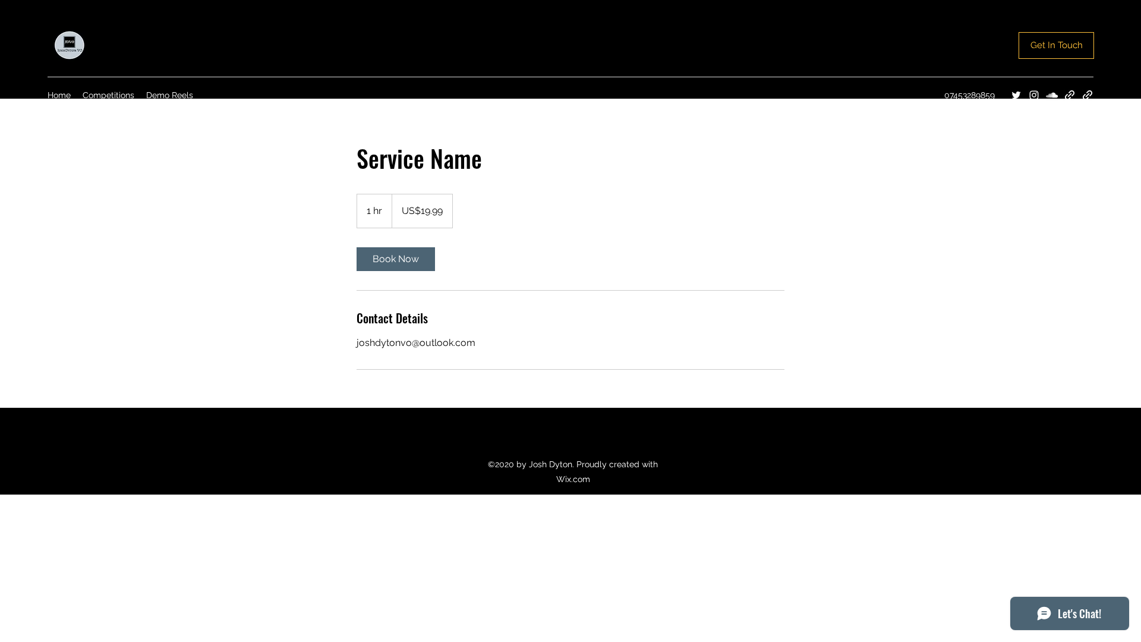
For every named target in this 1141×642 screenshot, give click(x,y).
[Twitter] (1016, 95)
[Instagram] (1034, 95)
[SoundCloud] (1052, 95)
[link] (396, 259)
